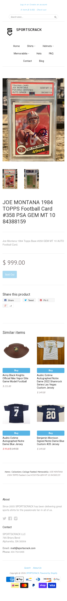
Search (27, 568)
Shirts (30, 46)
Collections (16, 471)
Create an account (38, 4)
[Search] (55, 17)
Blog (41, 61)
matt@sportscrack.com (23, 548)
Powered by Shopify (48, 573)
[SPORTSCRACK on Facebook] (10, 518)
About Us (37, 568)
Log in (23, 4)
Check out (41, 9)
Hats (39, 53)
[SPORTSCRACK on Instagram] (16, 518)
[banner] (33, 32)
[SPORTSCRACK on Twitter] (4, 518)
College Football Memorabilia (35, 471)
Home (16, 46)
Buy (16, 370)
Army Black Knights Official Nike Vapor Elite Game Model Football (15, 378)
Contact (27, 61)
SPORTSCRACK (32, 573)
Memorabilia (21, 53)
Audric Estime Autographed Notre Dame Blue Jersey (13, 441)
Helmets (47, 46)
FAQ (51, 53)
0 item (28, 9)
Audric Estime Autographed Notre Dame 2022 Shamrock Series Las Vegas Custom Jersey (49, 381)
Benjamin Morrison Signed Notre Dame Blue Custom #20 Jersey (50, 441)
